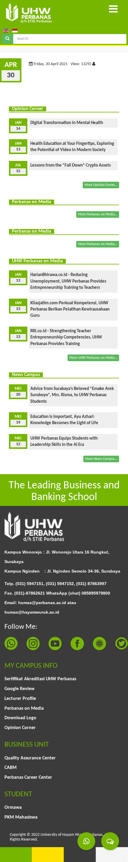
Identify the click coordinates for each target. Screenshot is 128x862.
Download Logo (20, 718)
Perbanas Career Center (28, 777)
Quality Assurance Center (30, 758)
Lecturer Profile (20, 698)
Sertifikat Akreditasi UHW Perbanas (40, 679)
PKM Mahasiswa (21, 817)
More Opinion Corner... (101, 185)
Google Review (19, 689)
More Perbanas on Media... (97, 214)
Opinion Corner (20, 727)
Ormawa (13, 807)
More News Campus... (101, 459)
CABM (10, 767)
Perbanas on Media (24, 708)
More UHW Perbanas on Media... (93, 358)
